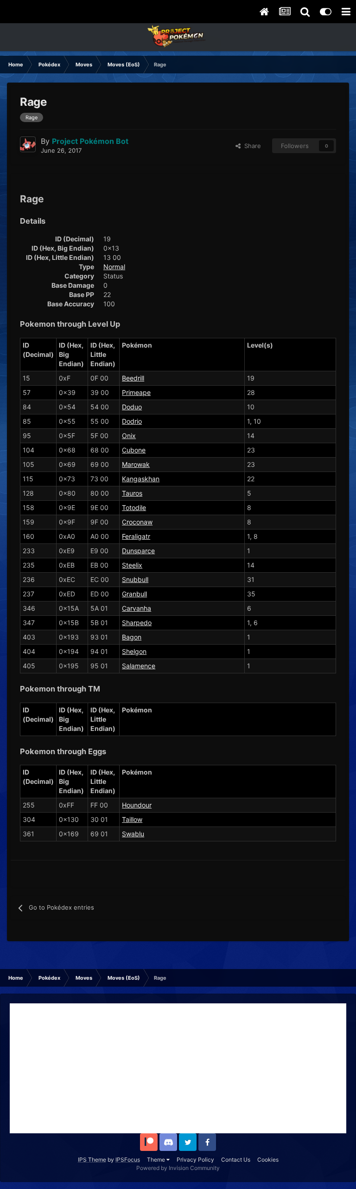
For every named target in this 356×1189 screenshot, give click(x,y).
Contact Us (235, 1159)
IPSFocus (127, 1159)
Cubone (134, 450)
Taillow (132, 819)
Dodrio (132, 421)
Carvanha (136, 608)
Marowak (136, 464)
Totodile (134, 507)
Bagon (131, 637)
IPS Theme (92, 1159)
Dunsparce (138, 551)
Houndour (137, 805)
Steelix (132, 565)
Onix (129, 435)
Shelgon (134, 651)
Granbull (134, 594)
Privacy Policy (195, 1159)
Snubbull (135, 579)
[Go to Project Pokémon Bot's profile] (28, 144)
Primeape (136, 392)
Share (251, 145)
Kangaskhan (140, 479)
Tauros (132, 493)
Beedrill (133, 378)
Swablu (133, 834)
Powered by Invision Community (178, 1167)
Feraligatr (136, 536)
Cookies (268, 1159)
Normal (114, 267)
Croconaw (137, 522)
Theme (156, 1159)
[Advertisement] (178, 1068)
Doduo (132, 407)
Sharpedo (137, 623)
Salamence (138, 666)
